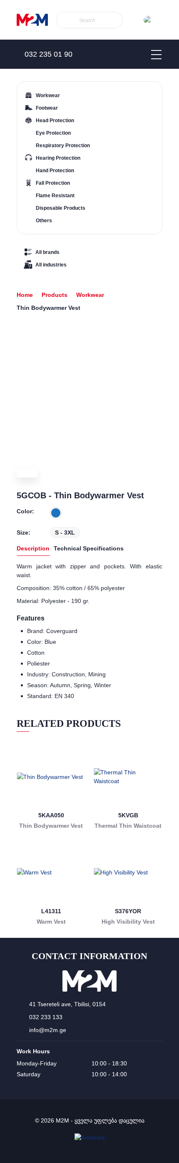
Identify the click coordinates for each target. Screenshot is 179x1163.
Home (25, 294)
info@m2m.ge (47, 1030)
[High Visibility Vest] (128, 872)
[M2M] (32, 19)
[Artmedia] (90, 1137)
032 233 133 (45, 1017)
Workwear (90, 294)
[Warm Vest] (51, 872)
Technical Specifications (89, 548)
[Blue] (56, 513)
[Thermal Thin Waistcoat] (128, 776)
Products (54, 294)
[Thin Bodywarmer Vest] (51, 776)
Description (33, 548)
